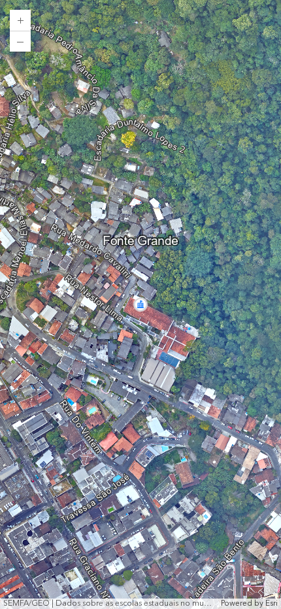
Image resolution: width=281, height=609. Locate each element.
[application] (140, 304)
